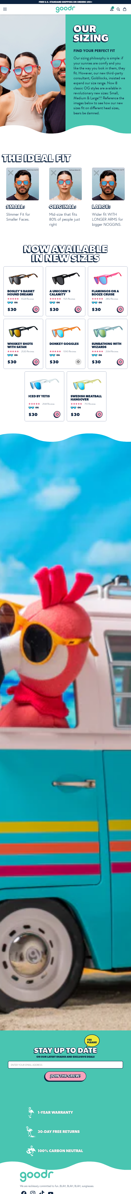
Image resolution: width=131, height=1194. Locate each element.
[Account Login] (111, 9)
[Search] (118, 9)
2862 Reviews (112, 299)
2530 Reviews (27, 351)
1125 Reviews (69, 299)
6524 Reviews (27, 299)
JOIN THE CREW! (65, 1076)
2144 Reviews (48, 404)
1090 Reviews (69, 351)
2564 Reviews (112, 351)
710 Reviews (90, 404)
